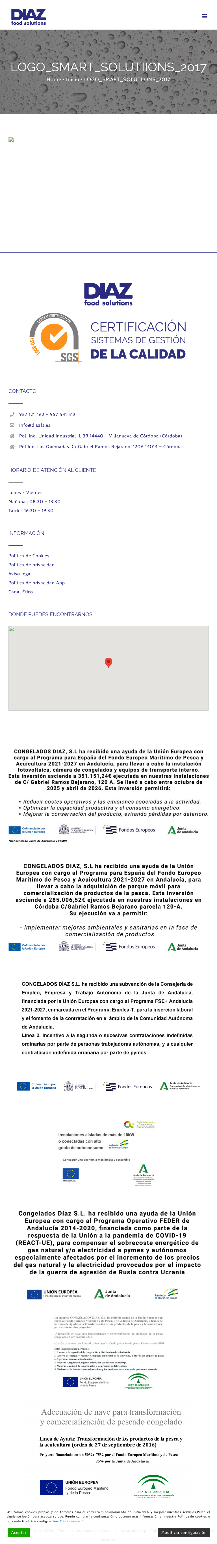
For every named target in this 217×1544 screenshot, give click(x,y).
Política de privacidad (31, 564)
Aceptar (18, 1532)
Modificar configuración (184, 1532)
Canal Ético (20, 591)
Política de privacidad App (36, 582)
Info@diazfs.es (35, 425)
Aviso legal (20, 573)
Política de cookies (192, 1516)
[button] (108, 663)
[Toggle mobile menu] (205, 16)
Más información (73, 1521)
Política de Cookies (28, 555)
